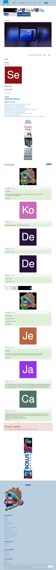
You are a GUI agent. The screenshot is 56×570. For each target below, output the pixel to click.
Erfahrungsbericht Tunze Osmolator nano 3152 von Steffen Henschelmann (20, 109)
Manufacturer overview (9, 531)
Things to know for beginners (10, 534)
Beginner (35, 2)
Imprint (6, 561)
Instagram (7, 555)
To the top (49, 164)
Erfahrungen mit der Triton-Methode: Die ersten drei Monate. (17, 104)
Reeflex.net (6, 543)
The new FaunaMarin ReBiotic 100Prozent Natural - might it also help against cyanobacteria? (24, 116)
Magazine (23, 2)
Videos (5, 525)
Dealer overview (7, 529)
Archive (16, 2)
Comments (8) (7, 91)
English (6, 519)
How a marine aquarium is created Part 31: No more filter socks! (18, 113)
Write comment (7, 93)
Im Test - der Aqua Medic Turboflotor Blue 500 (14, 112)
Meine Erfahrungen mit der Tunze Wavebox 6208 (15, 105)
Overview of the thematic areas (11, 536)
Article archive (7, 521)
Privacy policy (8, 563)
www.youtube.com (9, 252)
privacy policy (29, 567)
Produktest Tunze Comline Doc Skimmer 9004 (14, 106)
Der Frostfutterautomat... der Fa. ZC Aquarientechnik (15, 108)
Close (50, 566)
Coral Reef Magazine (9, 523)
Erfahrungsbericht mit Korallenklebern (12, 115)
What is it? (6, 546)
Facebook (7, 553)
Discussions (7, 538)
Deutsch (6, 517)
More (40, 2)
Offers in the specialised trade (10, 527)
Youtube (7, 551)
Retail (28, 2)
